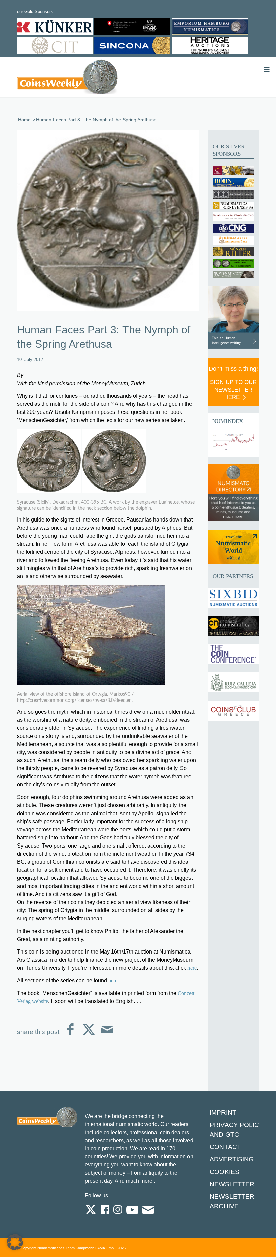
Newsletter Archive (232, 1201)
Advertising (232, 1159)
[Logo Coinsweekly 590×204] (67, 78)
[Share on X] (88, 1035)
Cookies (224, 1171)
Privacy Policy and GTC (237, 1129)
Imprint (223, 1112)
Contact (225, 1146)
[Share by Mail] (107, 1035)
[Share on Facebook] (70, 1035)
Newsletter (232, 1184)
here (192, 968)
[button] (15, 1242)
